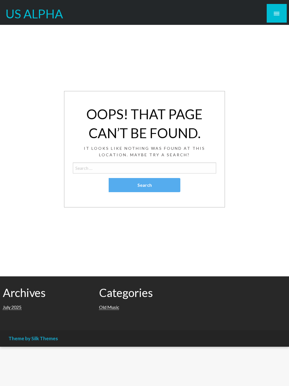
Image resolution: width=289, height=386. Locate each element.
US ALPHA (34, 13)
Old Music (109, 307)
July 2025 (12, 307)
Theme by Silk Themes (33, 338)
